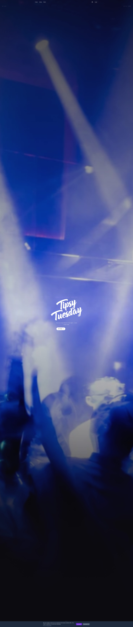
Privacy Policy (49, 625)
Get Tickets (60, 328)
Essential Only (86, 624)
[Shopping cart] (92, 2)
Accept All (79, 624)
